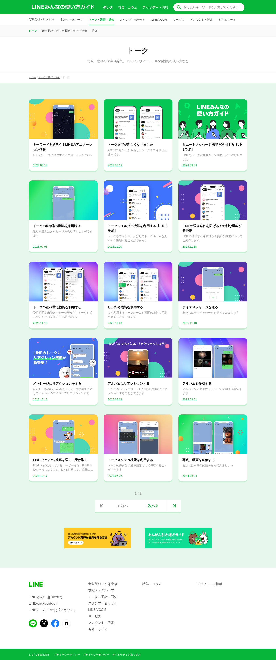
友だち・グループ (71, 19)
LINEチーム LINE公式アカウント (53, 610)
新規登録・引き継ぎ (41, 19)
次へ (151, 506)
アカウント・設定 (201, 19)
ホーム (32, 77)
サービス (178, 19)
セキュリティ (227, 19)
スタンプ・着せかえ (132, 19)
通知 (95, 30)
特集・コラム (127, 7)
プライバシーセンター (96, 654)
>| (174, 506)
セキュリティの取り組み (126, 654)
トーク (32, 30)
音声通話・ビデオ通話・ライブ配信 (64, 30)
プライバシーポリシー (67, 654)
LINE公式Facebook (43, 603)
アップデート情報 (155, 7)
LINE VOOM (159, 19)
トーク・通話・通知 (101, 19)
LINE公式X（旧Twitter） (46, 597)
